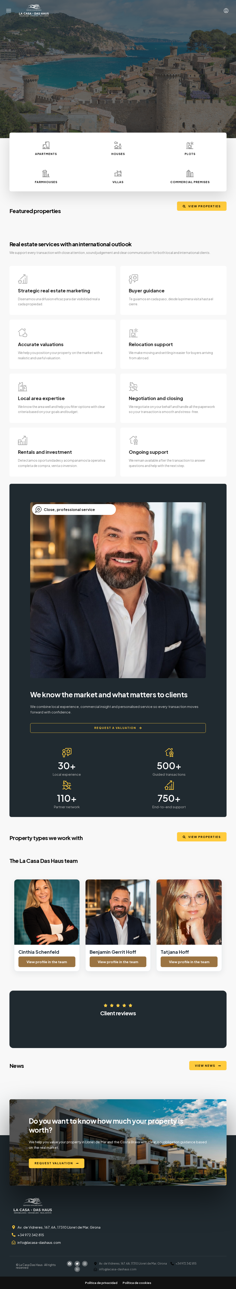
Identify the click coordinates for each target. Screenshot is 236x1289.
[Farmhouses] (46, 173)
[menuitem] (226, 10)
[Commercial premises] (190, 173)
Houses (118, 154)
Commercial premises (190, 182)
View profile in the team (47, 961)
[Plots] (190, 145)
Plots (190, 154)
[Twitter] (77, 1263)
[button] (9, 10)
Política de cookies (137, 1283)
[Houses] (118, 145)
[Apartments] (46, 145)
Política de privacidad (101, 1283)
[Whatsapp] (77, 1269)
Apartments (46, 154)
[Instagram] (85, 1263)
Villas (118, 182)
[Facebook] (69, 1263)
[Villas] (118, 173)
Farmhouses (46, 182)
